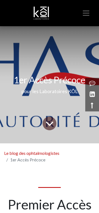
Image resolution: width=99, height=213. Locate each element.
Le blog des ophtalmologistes (31, 153)
